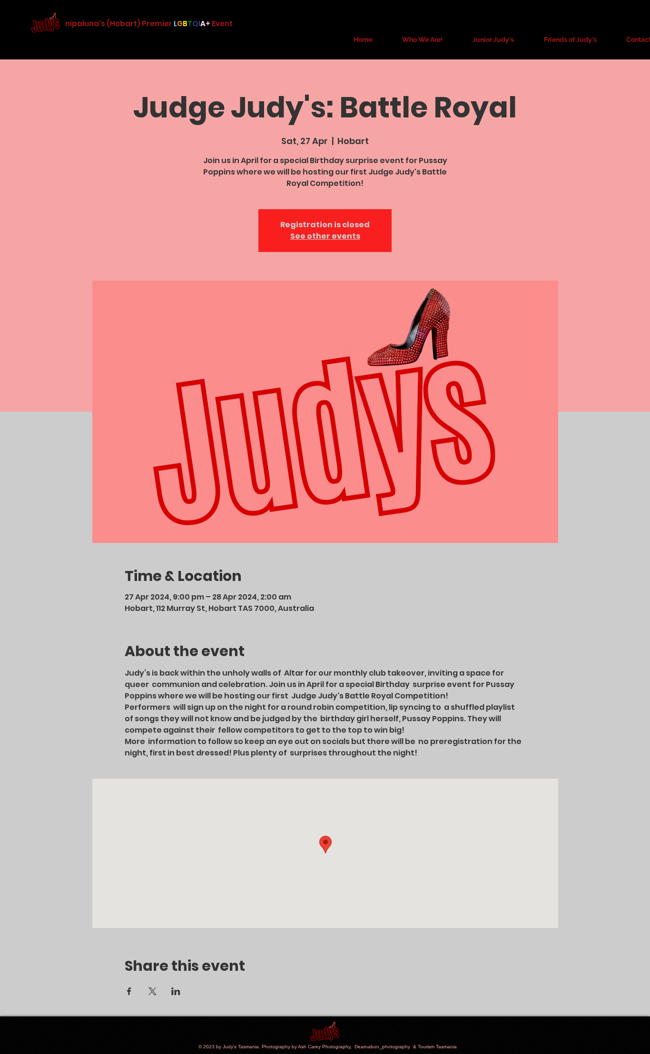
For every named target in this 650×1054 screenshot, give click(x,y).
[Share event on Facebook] (129, 991)
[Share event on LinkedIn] (175, 991)
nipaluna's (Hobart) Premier (118, 24)
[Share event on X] (152, 991)
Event (223, 24)
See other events (325, 236)
